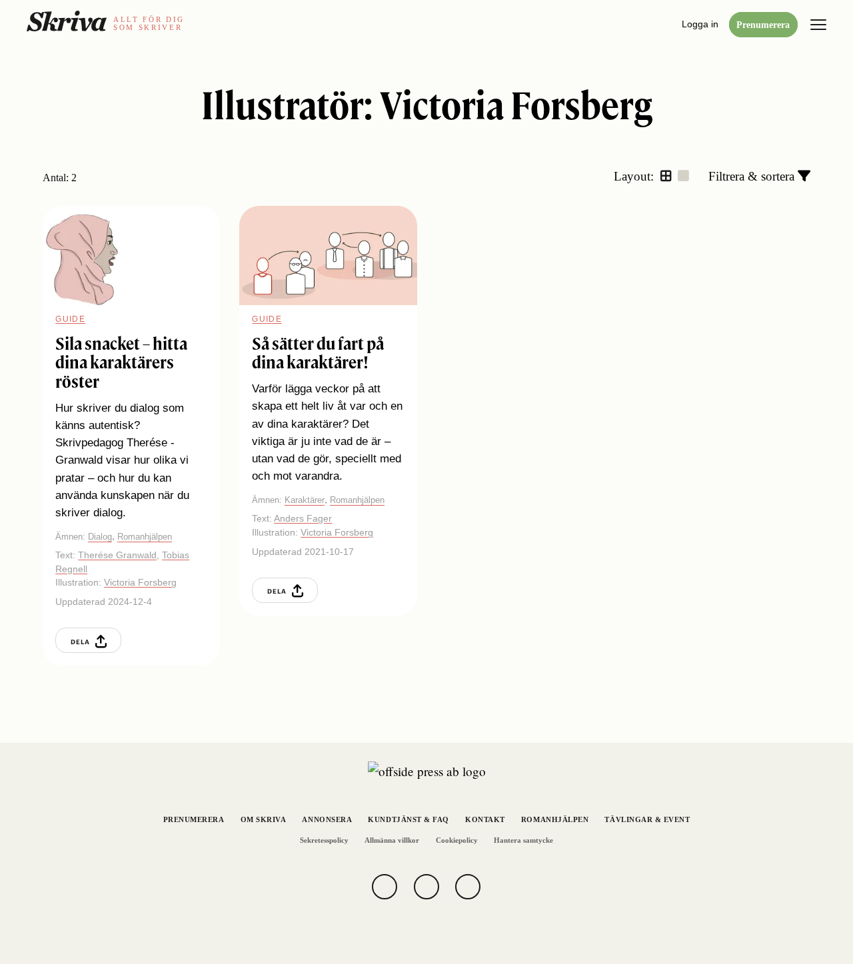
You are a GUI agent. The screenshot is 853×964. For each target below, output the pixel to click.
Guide (70, 319)
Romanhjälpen (144, 537)
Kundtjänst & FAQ (408, 819)
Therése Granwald (117, 555)
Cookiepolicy (457, 840)
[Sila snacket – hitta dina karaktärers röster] (131, 255)
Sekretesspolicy (324, 840)
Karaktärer (305, 500)
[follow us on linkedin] (467, 886)
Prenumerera (763, 24)
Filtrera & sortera (753, 176)
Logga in (700, 24)
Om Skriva (264, 819)
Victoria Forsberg (140, 582)
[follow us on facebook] (384, 886)
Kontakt (485, 819)
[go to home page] (67, 21)
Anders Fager (303, 518)
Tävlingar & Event (647, 819)
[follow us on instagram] (426, 886)
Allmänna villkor (392, 840)
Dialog (100, 537)
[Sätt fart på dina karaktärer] (328, 255)
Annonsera (327, 819)
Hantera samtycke (523, 840)
